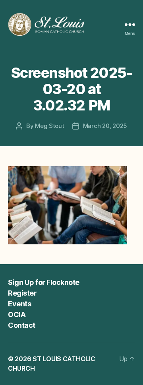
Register (22, 293)
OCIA (16, 314)
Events (19, 304)
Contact (21, 325)
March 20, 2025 (105, 126)
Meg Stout (49, 126)
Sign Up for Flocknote (43, 282)
